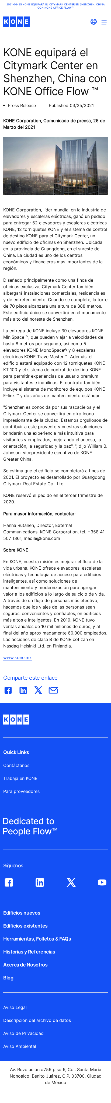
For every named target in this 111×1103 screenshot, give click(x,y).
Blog (8, 978)
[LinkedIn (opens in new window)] (40, 881)
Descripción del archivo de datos (37, 1020)
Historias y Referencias (29, 952)
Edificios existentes (25, 926)
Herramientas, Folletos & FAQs (37, 939)
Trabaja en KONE (20, 778)
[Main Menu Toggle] (104, 22)
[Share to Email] (53, 689)
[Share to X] (38, 689)
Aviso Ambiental (19, 1046)
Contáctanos (16, 765)
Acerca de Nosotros (25, 965)
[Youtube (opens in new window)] (102, 881)
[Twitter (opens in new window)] (71, 881)
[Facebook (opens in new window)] (9, 881)
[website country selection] (93, 21)
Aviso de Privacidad (23, 1033)
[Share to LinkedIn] (23, 689)
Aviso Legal (15, 1007)
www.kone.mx (17, 657)
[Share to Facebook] (8, 689)
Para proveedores (21, 791)
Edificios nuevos (21, 913)
